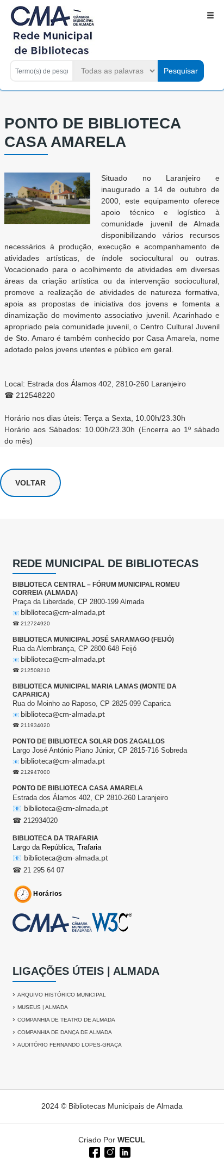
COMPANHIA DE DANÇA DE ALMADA (64, 1032)
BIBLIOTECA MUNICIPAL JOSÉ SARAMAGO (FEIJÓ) (93, 639)
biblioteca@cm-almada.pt (63, 613)
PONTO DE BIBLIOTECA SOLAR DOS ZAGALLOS (89, 741)
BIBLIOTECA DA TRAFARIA (55, 838)
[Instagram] (108, 1151)
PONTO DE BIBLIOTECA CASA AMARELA (78, 788)
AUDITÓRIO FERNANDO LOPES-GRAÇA (69, 1045)
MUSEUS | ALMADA (42, 1007)
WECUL (131, 1139)
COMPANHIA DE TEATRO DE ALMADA (66, 1020)
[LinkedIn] (124, 1151)
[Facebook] (93, 1151)
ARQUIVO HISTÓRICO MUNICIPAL (61, 995)
